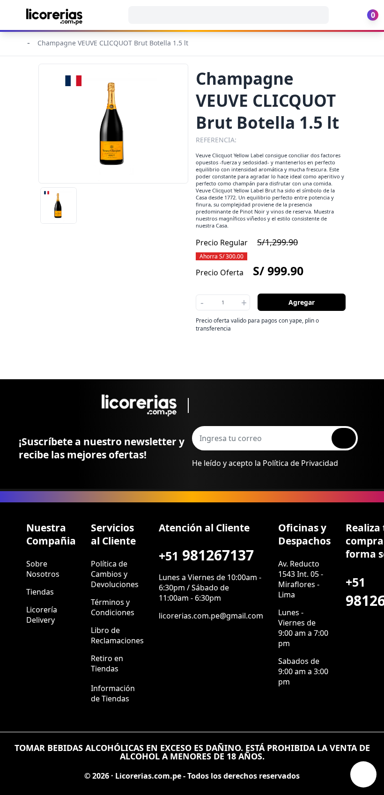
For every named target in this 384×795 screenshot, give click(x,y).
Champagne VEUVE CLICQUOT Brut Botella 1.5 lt (112, 42)
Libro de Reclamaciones (117, 635)
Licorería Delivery (41, 614)
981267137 (206, 555)
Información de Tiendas (113, 693)
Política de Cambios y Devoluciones (115, 574)
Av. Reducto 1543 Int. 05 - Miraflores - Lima (300, 579)
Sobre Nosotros (42, 569)
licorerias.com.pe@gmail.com (211, 616)
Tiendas (40, 592)
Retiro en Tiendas (107, 663)
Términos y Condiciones (112, 607)
